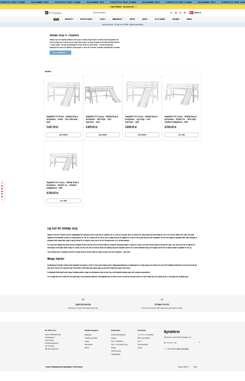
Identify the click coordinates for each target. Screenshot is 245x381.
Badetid (144, 19)
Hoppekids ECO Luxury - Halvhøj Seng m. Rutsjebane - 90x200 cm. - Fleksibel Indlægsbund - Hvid (63, 185)
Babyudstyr (69, 19)
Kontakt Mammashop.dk (118, 335)
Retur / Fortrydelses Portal (119, 345)
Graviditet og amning (91, 338)
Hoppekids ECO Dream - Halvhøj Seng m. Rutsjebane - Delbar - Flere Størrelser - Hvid (63, 119)
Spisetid (132, 19)
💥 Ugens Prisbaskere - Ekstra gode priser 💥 (122, 7)
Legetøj (102, 19)
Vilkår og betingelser (144, 338)
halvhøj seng (113, 238)
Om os (139, 341)
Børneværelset (117, 19)
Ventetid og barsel (86, 19)
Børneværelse (89, 345)
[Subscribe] (198, 342)
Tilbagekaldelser (116, 354)
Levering (113, 338)
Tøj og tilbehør (160, 19)
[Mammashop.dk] (53, 12)
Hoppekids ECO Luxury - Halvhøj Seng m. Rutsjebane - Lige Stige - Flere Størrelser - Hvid (141, 119)
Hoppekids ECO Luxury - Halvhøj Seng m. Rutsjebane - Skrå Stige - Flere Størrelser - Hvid (102, 119)
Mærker (189, 19)
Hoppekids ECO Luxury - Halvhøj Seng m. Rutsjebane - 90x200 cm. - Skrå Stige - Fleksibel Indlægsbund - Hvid (181, 119)
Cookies (140, 348)
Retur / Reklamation (117, 341)
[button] (185, 13)
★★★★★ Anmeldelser (146, 335)
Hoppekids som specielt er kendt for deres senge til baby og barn (92, 265)
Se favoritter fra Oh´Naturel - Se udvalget (68, 2)
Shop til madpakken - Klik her (40, 2)
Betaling (113, 348)
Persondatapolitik (143, 345)
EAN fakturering (116, 351)
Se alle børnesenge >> (60, 52)
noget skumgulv (190, 238)
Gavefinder (175, 19)
